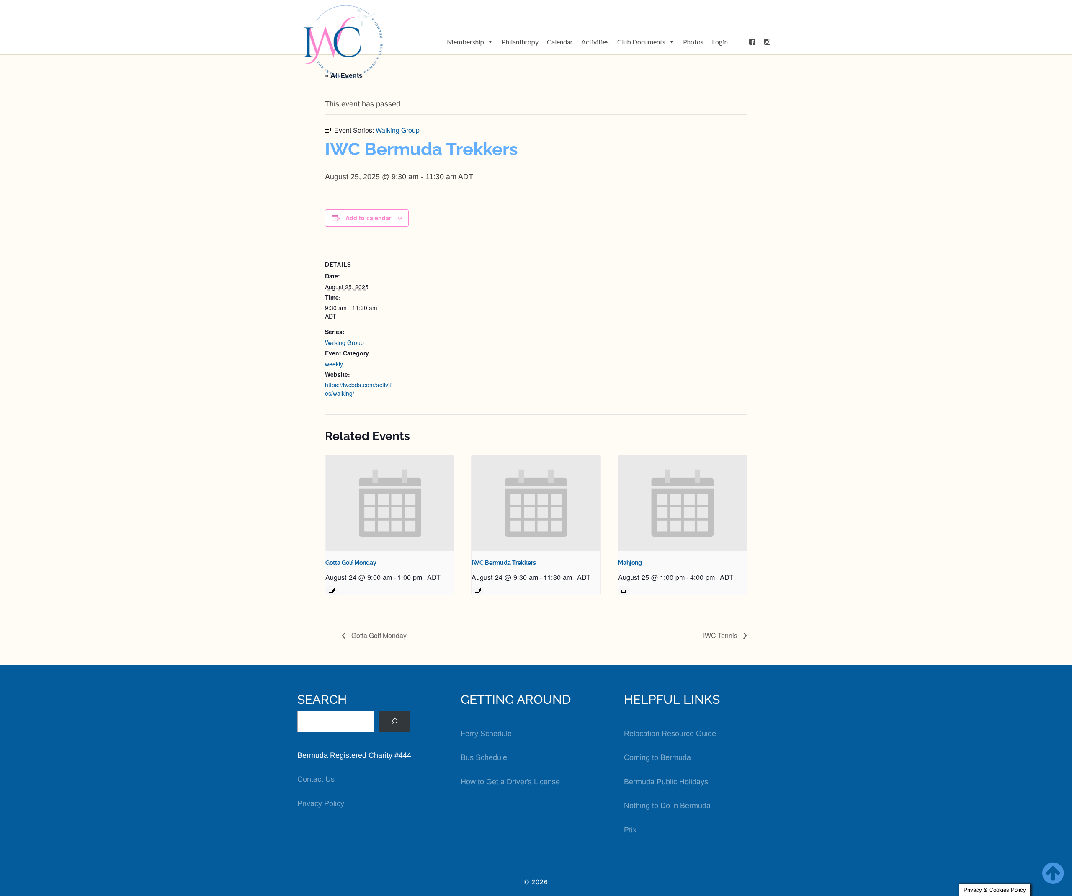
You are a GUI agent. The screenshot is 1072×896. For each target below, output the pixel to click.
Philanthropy (520, 42)
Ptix (630, 830)
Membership (465, 42)
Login (720, 42)
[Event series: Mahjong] (624, 590)
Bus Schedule (484, 757)
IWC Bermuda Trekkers (504, 562)
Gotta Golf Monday (350, 562)
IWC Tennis (721, 635)
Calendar (560, 42)
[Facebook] (752, 41)
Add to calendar (368, 218)
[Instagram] (767, 41)
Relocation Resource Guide (670, 733)
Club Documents (641, 42)
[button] (738, 42)
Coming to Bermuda (657, 757)
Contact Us (316, 779)
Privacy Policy (320, 803)
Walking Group (344, 342)
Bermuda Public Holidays (666, 782)
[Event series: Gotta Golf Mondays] (332, 590)
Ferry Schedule (486, 733)
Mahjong (630, 562)
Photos (693, 42)
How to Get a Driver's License (510, 782)
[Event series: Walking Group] (478, 590)
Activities (595, 42)
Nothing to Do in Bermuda (667, 805)
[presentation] (389, 503)
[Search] (394, 721)
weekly (334, 364)
